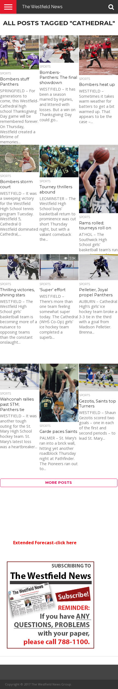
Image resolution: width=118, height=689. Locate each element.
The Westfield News (42, 6)
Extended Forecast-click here (45, 543)
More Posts (58, 482)
